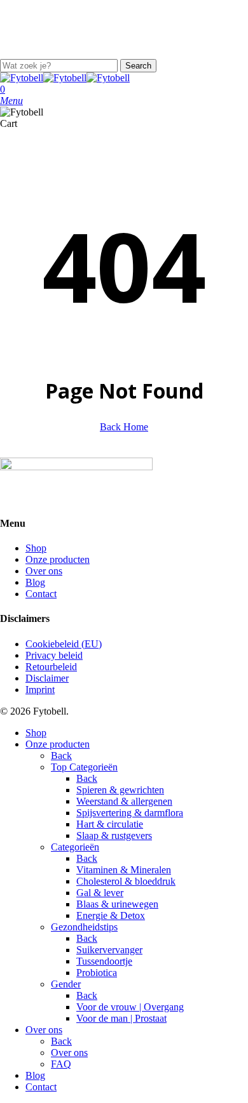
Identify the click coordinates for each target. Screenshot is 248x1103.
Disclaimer (47, 678)
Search (138, 65)
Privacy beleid (54, 655)
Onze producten (57, 559)
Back (61, 755)
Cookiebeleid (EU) (63, 643)
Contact (41, 593)
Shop (35, 548)
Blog (35, 582)
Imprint (40, 689)
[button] (11, 100)
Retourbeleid (51, 666)
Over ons (43, 570)
